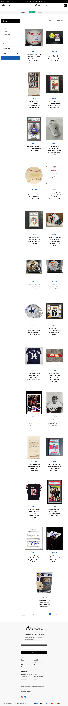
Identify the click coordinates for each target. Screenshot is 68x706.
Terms (35, 679)
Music (6, 28)
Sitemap (27, 703)
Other (6, 41)
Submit (34, 652)
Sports (6, 37)
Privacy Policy (24, 679)
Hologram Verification (38, 676)
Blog (35, 664)
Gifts (22, 664)
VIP (5, 44)
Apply (10, 58)
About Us (36, 659)
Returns (35, 674)
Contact (23, 666)
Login (66, 1)
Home (22, 659)
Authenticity (24, 676)
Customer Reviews (38, 662)
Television (7, 34)
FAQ (22, 662)
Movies (6, 31)
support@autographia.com (27, 691)
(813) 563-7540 (5, 1)
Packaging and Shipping (26, 674)
